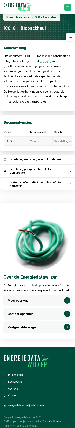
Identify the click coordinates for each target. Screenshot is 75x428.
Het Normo (55, 421)
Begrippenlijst (15, 381)
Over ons (13, 388)
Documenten (15, 374)
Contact (12, 395)
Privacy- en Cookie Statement (20, 425)
